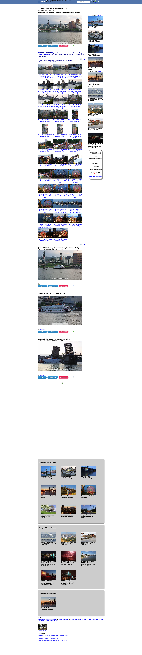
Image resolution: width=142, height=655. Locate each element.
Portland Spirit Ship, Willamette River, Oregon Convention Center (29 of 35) (60, 211)
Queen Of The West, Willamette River (48, 638)
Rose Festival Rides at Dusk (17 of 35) (60, 150)
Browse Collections (63, 619)
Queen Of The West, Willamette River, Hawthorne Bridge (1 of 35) (45, 77)
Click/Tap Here (45, 54)
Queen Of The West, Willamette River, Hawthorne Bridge (53, 635)
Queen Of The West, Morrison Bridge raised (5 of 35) (60, 91)
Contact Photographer (51, 620)
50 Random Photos (85, 619)
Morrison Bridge (94, 54)
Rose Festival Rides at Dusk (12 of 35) (75, 120)
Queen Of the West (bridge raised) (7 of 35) (45, 105)
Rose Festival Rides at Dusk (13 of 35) (45, 135)
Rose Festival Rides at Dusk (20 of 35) (60, 165)
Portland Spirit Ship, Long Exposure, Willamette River (52, 640)
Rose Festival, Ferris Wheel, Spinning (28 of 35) (45, 210)
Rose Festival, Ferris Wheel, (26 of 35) (60, 195)
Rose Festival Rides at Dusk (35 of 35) (60, 239)
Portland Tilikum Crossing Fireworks (68, 563)
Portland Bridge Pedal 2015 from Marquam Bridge (88, 563)
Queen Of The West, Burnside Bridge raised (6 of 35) (75, 91)
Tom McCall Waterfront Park (47, 516)
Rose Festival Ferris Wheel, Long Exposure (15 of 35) (75, 136)
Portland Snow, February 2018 (95, 99)
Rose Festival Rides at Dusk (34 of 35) (45, 239)
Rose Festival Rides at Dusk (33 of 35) (75, 225)
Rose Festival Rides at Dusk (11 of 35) (60, 120)
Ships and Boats (94, 41)
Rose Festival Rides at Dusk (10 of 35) (45, 120)
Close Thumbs (84, 59)
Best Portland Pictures (67, 515)
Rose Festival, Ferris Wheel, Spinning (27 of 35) (75, 195)
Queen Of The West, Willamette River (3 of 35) (75, 76)
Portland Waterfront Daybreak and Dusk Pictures (47, 582)
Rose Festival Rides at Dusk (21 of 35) (75, 165)
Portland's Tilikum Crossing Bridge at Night (68, 582)
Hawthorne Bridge (94, 27)
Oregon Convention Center (87, 516)
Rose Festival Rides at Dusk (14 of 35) (60, 135)
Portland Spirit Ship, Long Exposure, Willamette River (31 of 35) (45, 226)
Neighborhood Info (42, 630)
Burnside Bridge (67, 496)
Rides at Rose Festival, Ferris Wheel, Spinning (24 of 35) (75, 181)
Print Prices (41, 619)
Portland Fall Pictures (95, 115)
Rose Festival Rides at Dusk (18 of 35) (75, 150)
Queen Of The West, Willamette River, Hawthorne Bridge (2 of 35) (60, 77)
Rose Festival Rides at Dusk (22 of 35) (45, 180)
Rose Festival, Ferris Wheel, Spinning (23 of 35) (60, 181)
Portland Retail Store (97, 619)
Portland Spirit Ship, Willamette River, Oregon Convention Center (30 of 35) (75, 211)
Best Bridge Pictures (94, 83)
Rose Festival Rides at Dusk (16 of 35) (45, 150)
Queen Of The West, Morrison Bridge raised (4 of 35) (45, 91)
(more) (99, 15)
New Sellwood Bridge (95, 130)
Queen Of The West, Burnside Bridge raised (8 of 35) (60, 106)
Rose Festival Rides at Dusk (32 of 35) (60, 225)
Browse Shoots (74, 619)
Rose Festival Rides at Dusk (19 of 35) (45, 165)
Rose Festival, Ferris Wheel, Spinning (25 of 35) (45, 195)
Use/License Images (51, 619)
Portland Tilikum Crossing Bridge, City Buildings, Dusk (95, 145)
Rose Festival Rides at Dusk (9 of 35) (75, 105)
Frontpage (41, 620)
